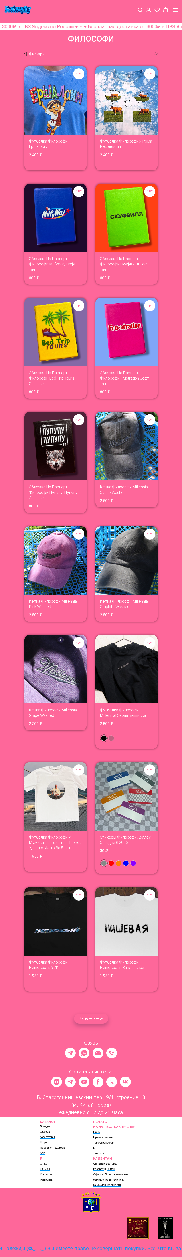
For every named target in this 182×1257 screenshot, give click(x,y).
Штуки (44, 1142)
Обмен (111, 1169)
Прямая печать (103, 1137)
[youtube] (84, 1082)
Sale (43, 1153)
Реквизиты (46, 1179)
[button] (140, 9)
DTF (95, 1148)
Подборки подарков (52, 1147)
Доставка (111, 1163)
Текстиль (98, 1153)
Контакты (46, 1174)
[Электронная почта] (98, 1053)
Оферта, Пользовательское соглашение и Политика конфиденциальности (110, 1180)
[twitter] (111, 1082)
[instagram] (56, 1082)
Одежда (45, 1131)
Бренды (45, 1126)
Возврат (98, 1169)
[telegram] (70, 1053)
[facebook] (98, 1082)
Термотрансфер (103, 1142)
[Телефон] (111, 1053)
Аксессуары (47, 1137)
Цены (96, 1132)
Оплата (98, 1163)
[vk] (125, 1082)
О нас (43, 1163)
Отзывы (45, 1169)
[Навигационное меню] (175, 10)
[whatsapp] (84, 1053)
